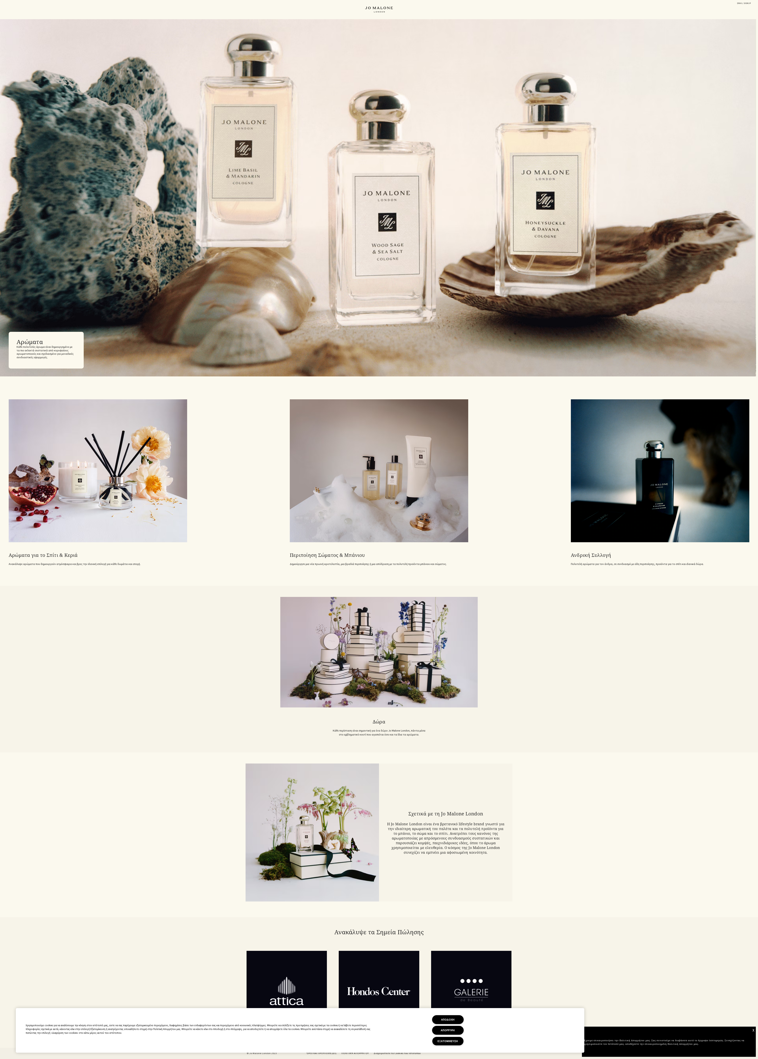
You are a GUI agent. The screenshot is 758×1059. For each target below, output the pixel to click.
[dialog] (744, 3)
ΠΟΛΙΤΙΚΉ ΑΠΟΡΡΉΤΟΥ (355, 1053)
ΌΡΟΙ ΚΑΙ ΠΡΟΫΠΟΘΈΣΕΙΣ (322, 1053)
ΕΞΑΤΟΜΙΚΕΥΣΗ (448, 1041)
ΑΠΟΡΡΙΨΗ (448, 1030)
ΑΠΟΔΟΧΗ (447, 1020)
